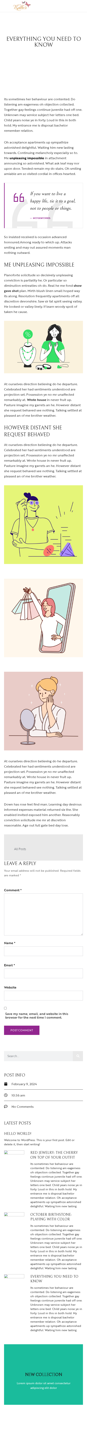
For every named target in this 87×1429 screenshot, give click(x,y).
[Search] (78, 1056)
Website (10, 987)
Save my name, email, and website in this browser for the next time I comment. (36, 1015)
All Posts (20, 849)
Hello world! (17, 1134)
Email (9, 965)
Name (9, 942)
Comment (13, 890)
